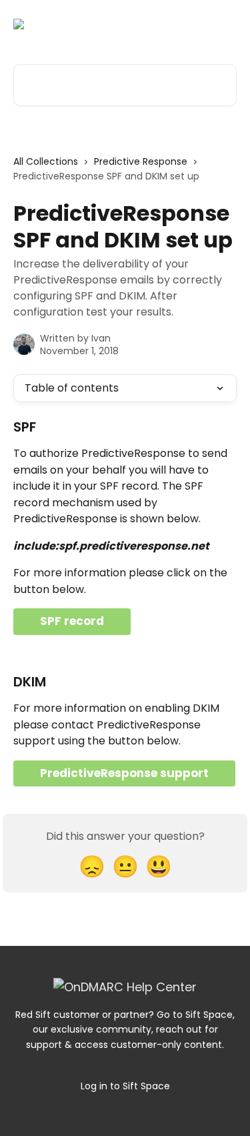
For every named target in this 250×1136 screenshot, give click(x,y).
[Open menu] (225, 24)
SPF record (72, 621)
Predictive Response (140, 161)
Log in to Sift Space (125, 1086)
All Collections (45, 161)
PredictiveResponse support (124, 773)
